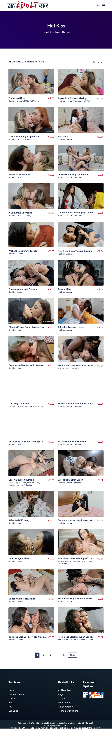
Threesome (62, 563)
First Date (63, 136)
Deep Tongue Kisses (19, 558)
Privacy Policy (65, 706)
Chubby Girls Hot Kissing (21, 598)
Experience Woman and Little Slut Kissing (30, 365)
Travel (11, 698)
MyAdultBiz (34, 723)
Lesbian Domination (74, 101)
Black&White (13, 406)
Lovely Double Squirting (21, 479)
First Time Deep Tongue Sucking (75, 251)
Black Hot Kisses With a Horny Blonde (78, 365)
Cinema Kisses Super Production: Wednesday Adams (37, 327)
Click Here (58, 728)
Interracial (75, 368)
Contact (62, 698)
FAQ (10, 706)
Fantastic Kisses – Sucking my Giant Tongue (81, 520)
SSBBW (87, 101)
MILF (26, 101)
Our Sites (13, 710)
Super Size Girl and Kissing (72, 98)
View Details (31, 84)
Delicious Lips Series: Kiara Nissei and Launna (32, 636)
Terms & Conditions (68, 710)
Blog (10, 702)
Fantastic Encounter (19, 174)
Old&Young (34, 101)
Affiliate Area (65, 690)
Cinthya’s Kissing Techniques (73, 174)
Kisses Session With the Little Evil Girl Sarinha (82, 403)
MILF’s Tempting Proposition (23, 136)
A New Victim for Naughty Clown (75, 212)
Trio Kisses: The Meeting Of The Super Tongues (83, 558)
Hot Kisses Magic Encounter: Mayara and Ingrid (83, 598)
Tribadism (28, 485)
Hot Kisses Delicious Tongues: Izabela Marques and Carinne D (41, 441)
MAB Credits (64, 702)
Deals (11, 690)
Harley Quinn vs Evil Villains (72, 441)
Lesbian (20, 101)
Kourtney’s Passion (18, 403)
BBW (59, 368)
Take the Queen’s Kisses (71, 327)
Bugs (60, 694)
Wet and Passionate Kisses (22, 250)
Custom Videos (16, 694)
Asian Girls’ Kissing (18, 520)
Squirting (19, 485)
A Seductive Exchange (20, 212)
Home (45, 32)
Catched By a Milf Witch (70, 479)
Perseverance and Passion (22, 289)
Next (72, 655)
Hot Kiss (12, 101)
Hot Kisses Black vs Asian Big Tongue (78, 636)
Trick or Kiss (64, 289)
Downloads (55, 32)
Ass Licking (13, 483)
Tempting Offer (16, 98)
